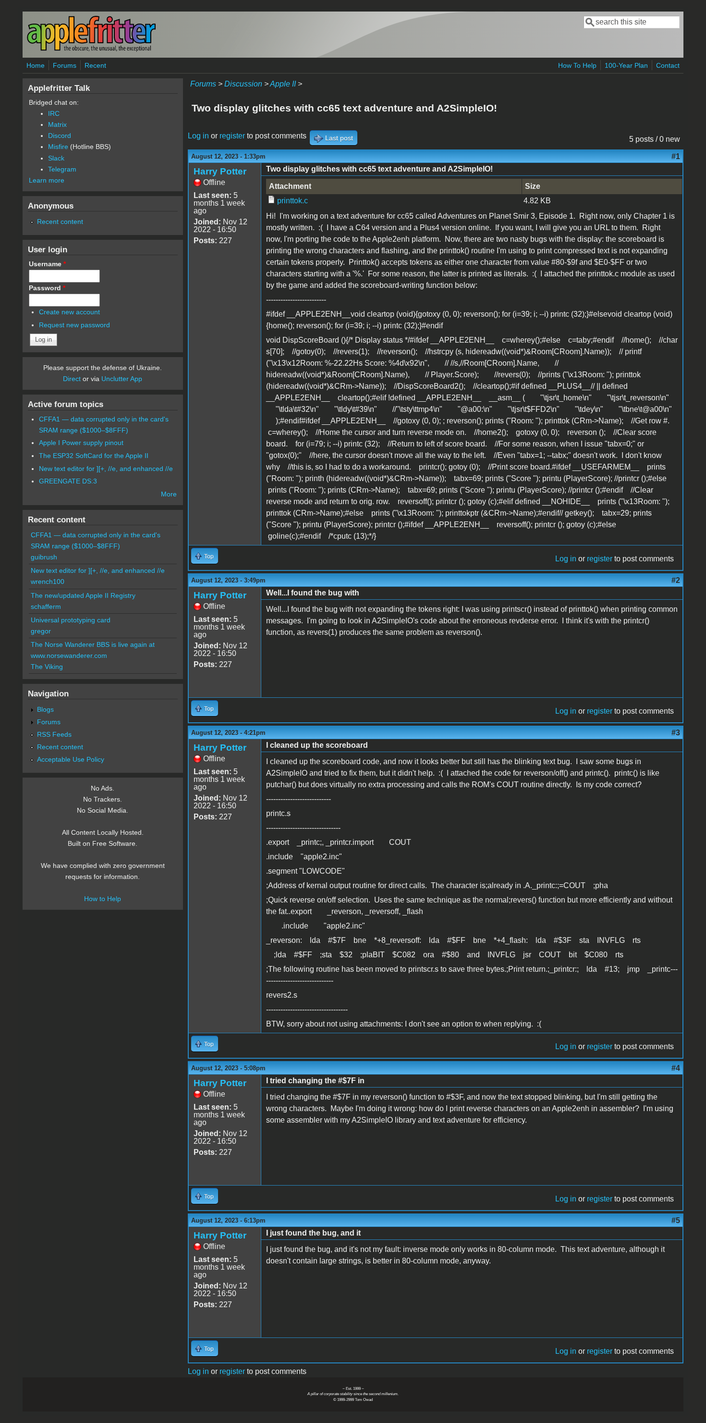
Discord (59, 135)
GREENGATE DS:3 (68, 481)
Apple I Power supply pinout (81, 442)
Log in (198, 136)
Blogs (45, 709)
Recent (95, 65)
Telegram (62, 169)
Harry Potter (220, 171)
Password (47, 288)
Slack (56, 158)
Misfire (58, 146)
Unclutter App (121, 379)
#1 (675, 156)
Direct (72, 379)
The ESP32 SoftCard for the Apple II (93, 455)
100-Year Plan (626, 65)
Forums (64, 65)
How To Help (577, 65)
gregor (41, 631)
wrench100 (47, 581)
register (232, 136)
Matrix (57, 124)
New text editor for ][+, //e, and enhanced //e (106, 468)
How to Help (102, 899)
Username (47, 264)
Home (35, 65)
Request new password (74, 325)
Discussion (243, 84)
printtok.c (292, 201)
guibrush (44, 557)
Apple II (283, 84)
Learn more (46, 180)
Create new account (69, 312)
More (169, 494)
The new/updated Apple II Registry (83, 595)
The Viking (47, 666)
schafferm (46, 606)
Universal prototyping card (70, 620)
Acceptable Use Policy (70, 759)
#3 (675, 733)
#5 (675, 1220)
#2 (675, 580)
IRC (54, 113)
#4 (675, 1068)
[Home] (91, 50)
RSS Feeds (54, 734)
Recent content (60, 221)
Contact (668, 65)
